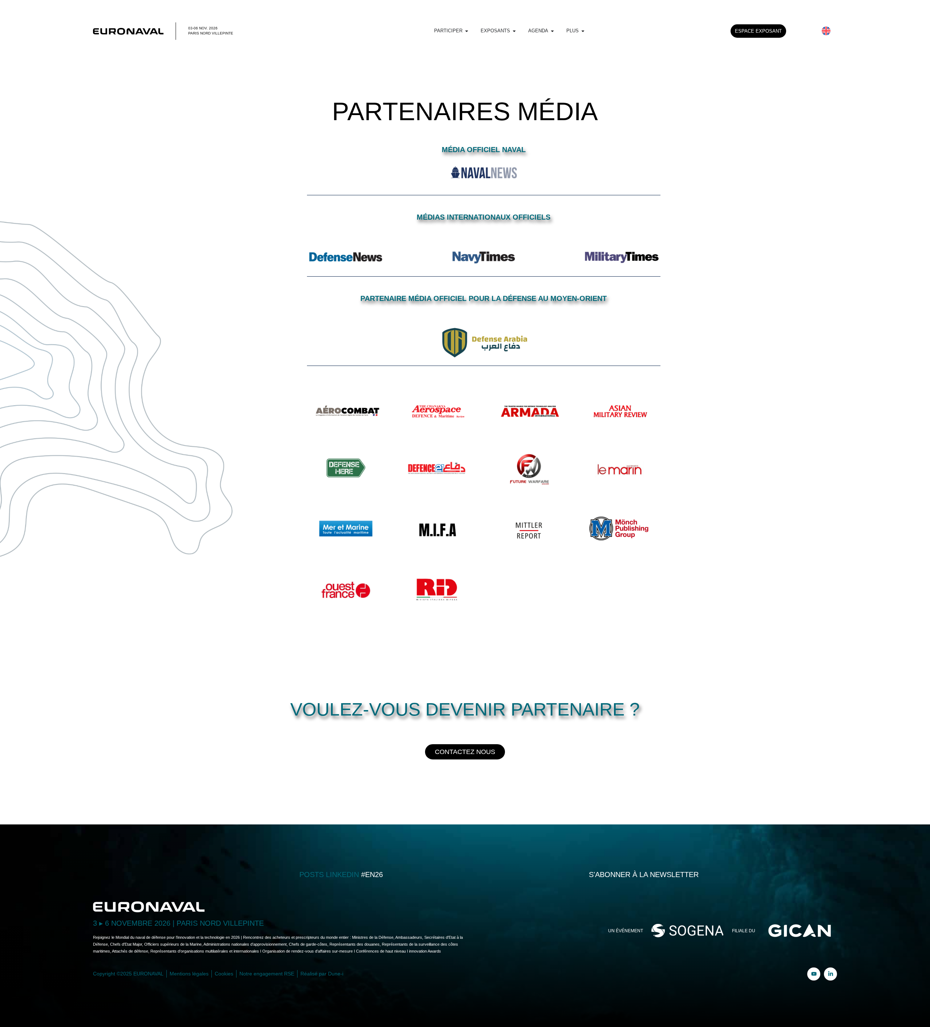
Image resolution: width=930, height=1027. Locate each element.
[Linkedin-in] (830, 974)
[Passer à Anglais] (826, 31)
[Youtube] (813, 974)
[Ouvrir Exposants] (514, 30)
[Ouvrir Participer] (466, 30)
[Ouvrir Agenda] (552, 30)
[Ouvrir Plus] (583, 30)
